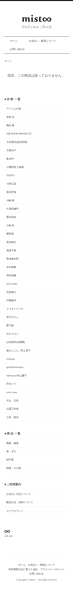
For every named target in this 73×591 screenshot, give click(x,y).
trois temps (11, 283)
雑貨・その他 (13, 468)
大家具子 (11, 150)
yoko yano (11, 392)
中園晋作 (11, 300)
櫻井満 (10, 233)
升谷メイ (11, 383)
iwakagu (10, 358)
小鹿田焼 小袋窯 (15, 167)
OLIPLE (10, 175)
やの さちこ (12, 333)
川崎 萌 (10, 200)
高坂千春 (11, 250)
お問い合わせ (17, 49)
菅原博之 (11, 242)
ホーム (13, 40)
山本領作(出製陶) (15, 342)
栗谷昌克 (11, 217)
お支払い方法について (18, 494)
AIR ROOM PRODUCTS (18, 133)
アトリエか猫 (13, 108)
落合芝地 (11, 192)
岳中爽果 (11, 267)
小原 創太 (12, 417)
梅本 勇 (10, 125)
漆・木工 (11, 451)
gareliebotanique (15, 367)
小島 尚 (10, 225)
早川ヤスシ (12, 317)
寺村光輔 (11, 275)
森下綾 (10, 325)
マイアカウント (14, 510)
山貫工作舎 (12, 408)
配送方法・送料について (19, 502)
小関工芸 (11, 183)
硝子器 (10, 459)
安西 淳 (10, 117)
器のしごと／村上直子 (18, 350)
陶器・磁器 (12, 443)
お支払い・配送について (42, 40)
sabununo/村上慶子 (16, 375)
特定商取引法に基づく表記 (23, 569)
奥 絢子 (10, 158)
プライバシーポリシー (52, 569)
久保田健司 (12, 208)
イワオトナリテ (14, 308)
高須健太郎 (12, 258)
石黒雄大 (11, 292)
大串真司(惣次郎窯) (16, 142)
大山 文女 (12, 400)
